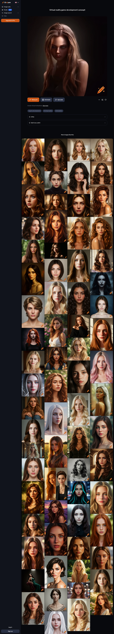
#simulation (58, 111)
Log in (10, 627)
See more (45, 105)
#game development (34, 111)
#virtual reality (48, 111)
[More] (99, 99)
